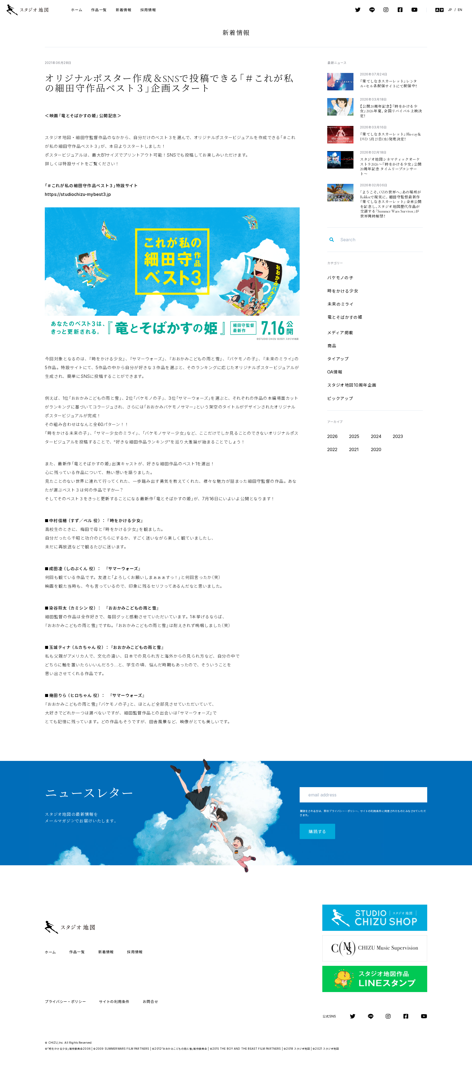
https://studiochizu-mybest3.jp (78, 194)
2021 (354, 449)
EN (460, 10)
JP (450, 10)
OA (335, 372)
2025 (354, 436)
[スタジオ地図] (32, 9)
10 (352, 385)
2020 (376, 449)
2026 (332, 436)
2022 (332, 449)
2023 (398, 436)
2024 (376, 436)
